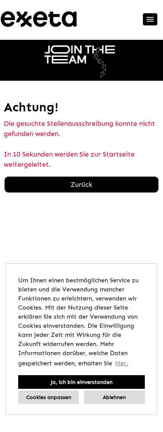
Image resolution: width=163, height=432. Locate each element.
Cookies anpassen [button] (48, 397)
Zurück (81, 184)
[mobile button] (150, 19)
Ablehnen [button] (114, 397)
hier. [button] (121, 363)
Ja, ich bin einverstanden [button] (82, 382)
